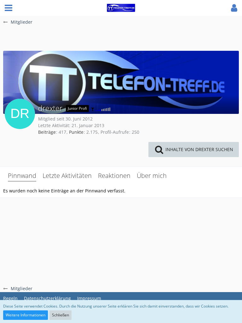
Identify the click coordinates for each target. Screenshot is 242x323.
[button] (8, 8)
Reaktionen (114, 175)
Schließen (60, 315)
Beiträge (47, 132)
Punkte (76, 132)
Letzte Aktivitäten (67, 175)
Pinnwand (22, 175)
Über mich (152, 175)
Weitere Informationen (25, 315)
